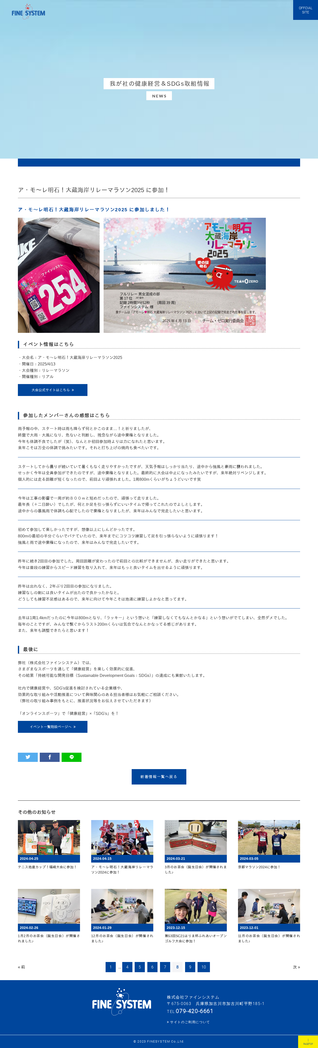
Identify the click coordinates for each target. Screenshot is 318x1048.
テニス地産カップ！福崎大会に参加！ (47, 867)
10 (203, 967)
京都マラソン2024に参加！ (259, 867)
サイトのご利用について (190, 1022)
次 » (296, 967)
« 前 (21, 967)
